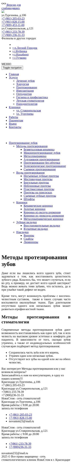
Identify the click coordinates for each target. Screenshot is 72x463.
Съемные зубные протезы (40, 195)
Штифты (29, 199)
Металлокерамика (35, 156)
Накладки (22, 232)
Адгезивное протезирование (42, 159)
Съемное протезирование (40, 169)
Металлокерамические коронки (43, 218)
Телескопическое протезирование (45, 166)
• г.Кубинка (20, 51)
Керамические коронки (38, 205)
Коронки (21, 202)
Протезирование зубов (23, 142)
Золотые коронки (34, 209)
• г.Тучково (19, 57)
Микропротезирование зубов (42, 152)
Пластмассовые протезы (39, 189)
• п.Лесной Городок (25, 47)
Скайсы (28, 238)
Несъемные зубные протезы (41, 175)
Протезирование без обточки (42, 162)
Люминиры (31, 242)
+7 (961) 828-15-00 (13, 21)
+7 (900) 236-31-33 (13, 35)
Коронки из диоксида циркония (44, 215)
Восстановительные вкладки (42, 225)
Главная (14, 74)
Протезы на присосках (38, 192)
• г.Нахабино (21, 54)
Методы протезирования (31, 146)
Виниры (29, 235)
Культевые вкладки (36, 228)
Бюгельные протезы (36, 182)
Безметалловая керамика (39, 149)
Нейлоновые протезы (37, 185)
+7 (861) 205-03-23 (13, 18)
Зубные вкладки (26, 222)
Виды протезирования (30, 172)
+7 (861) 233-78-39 (13, 31)
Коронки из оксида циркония (42, 212)
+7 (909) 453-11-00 (12, 25)
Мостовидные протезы (38, 179)
